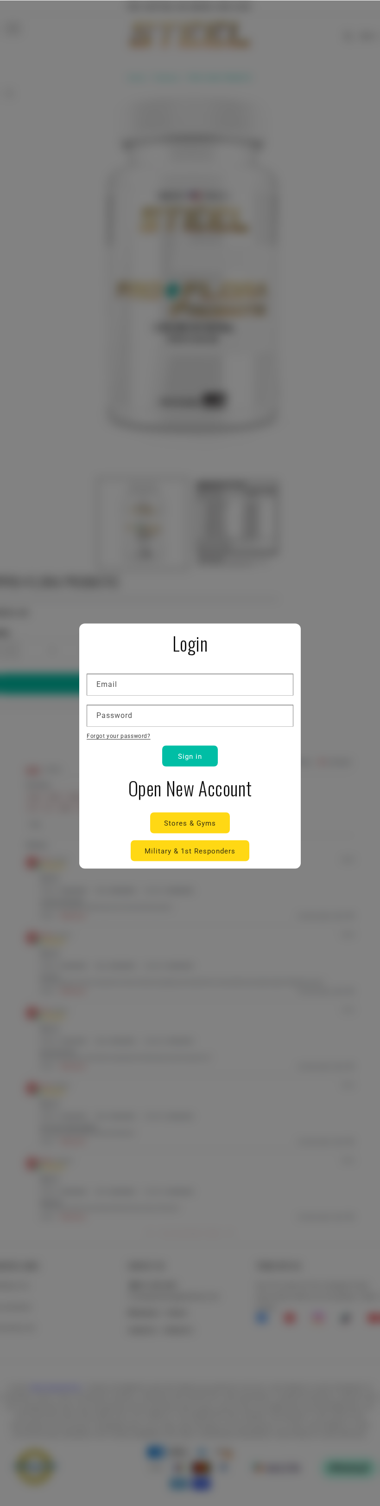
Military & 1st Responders (190, 851)
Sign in (190, 756)
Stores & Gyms (190, 823)
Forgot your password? (119, 735)
